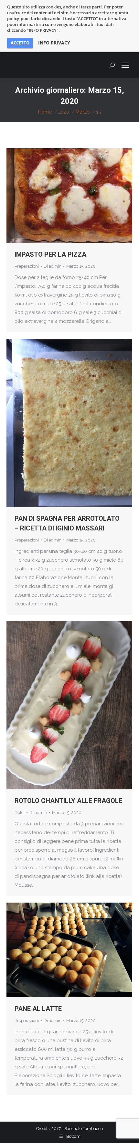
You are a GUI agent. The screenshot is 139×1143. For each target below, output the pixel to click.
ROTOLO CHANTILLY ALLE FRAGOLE (68, 801)
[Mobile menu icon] (125, 65)
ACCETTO (20, 43)
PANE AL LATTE (38, 1009)
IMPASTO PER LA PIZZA (50, 254)
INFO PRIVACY (54, 43)
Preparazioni (27, 266)
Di (52, 266)
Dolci (20, 812)
